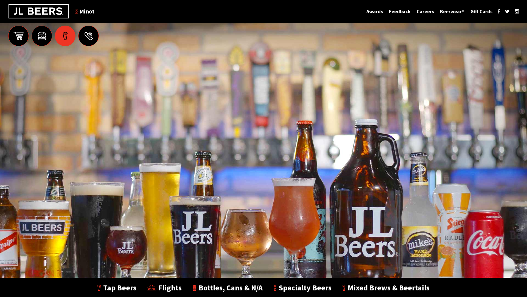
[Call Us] (88, 36)
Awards (374, 11)
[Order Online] (18, 36)
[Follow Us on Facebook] (498, 11)
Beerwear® (452, 11)
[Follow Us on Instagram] (517, 11)
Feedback (400, 11)
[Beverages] (65, 36)
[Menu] (42, 36)
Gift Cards (481, 11)
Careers (425, 11)
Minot (86, 11)
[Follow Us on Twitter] (507, 11)
